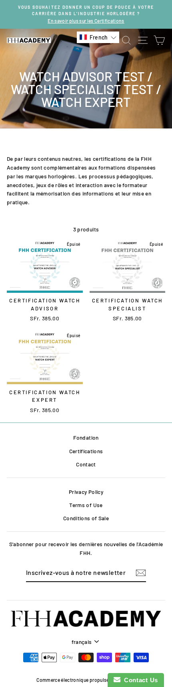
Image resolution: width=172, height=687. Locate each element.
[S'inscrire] (141, 573)
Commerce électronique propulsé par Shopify (85, 680)
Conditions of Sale (86, 518)
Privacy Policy (86, 491)
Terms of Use (85, 504)
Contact (86, 464)
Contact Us (139, 680)
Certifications (86, 451)
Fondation (85, 437)
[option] (86, 14)
